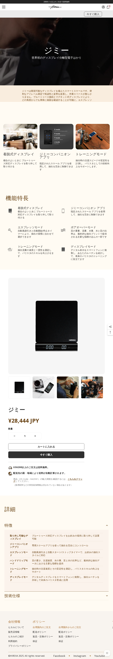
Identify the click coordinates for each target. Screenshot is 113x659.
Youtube (99, 655)
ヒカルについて (16, 627)
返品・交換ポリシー (43, 636)
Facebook (59, 655)
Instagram (79, 655)
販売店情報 (14, 631)
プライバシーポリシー (19, 645)
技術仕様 (12, 596)
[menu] (3, 7)
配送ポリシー (39, 631)
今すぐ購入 (93, 14)
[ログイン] (103, 7)
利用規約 (12, 641)
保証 (35, 641)
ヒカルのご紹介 (16, 636)
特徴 (8, 525)
